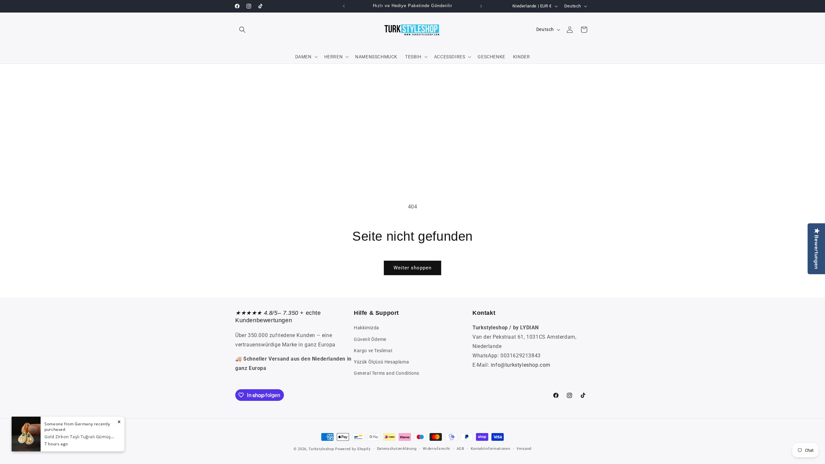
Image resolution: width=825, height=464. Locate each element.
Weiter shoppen (412, 268)
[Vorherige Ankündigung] (344, 6)
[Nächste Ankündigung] (481, 6)
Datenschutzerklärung (397, 449)
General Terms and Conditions (386, 373)
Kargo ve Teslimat (373, 350)
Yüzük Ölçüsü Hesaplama (381, 361)
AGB (460, 449)
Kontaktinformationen (490, 449)
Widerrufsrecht (436, 449)
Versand (524, 449)
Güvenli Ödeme (370, 339)
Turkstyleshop (321, 449)
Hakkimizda (366, 327)
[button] (242, 30)
